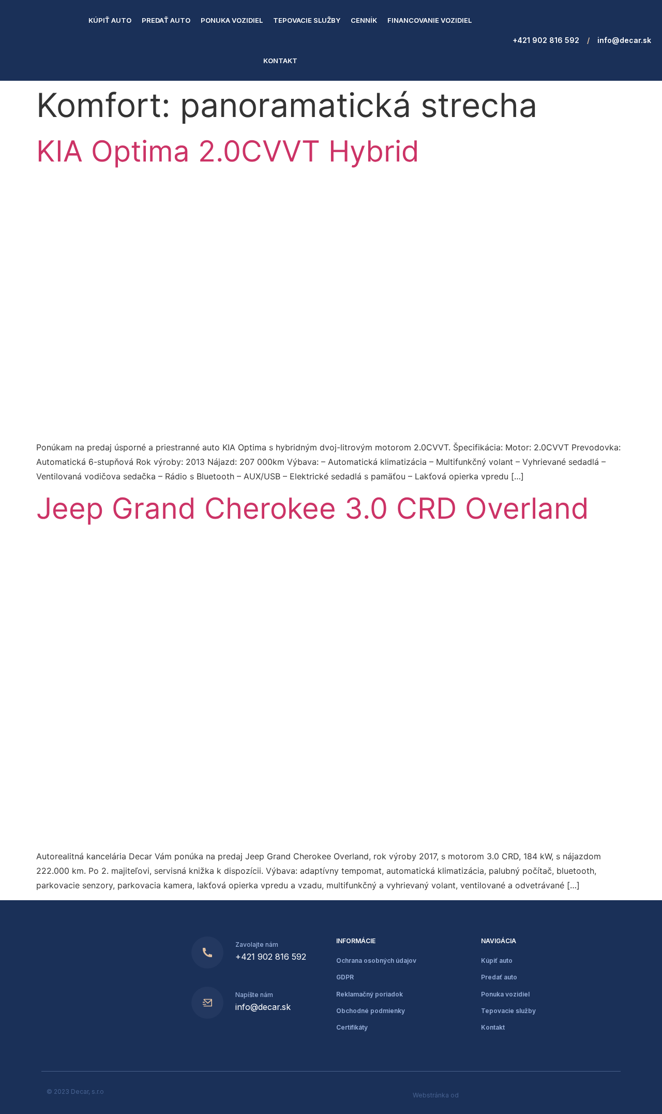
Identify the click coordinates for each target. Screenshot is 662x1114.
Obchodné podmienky (370, 1011)
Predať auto (166, 20)
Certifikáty (352, 1027)
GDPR (345, 977)
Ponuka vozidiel (232, 20)
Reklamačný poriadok (369, 994)
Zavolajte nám (256, 944)
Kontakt (280, 60)
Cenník (364, 20)
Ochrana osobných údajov (376, 960)
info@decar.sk (624, 40)
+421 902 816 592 (546, 40)
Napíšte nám (254, 995)
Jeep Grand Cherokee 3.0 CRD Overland (312, 508)
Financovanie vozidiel (429, 20)
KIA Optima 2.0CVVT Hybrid (227, 151)
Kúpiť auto (109, 20)
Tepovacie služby (306, 20)
